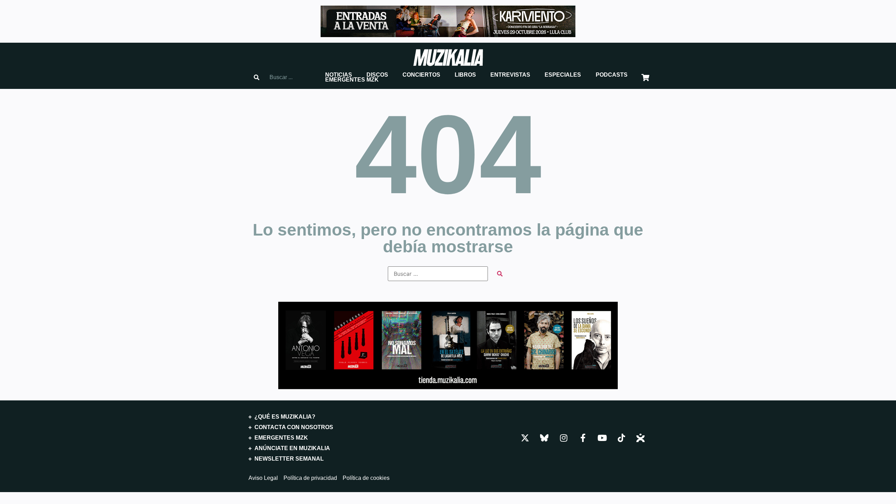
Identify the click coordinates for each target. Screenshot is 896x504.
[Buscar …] (438, 273)
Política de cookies (366, 478)
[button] (339, 74)
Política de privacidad (310, 478)
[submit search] (499, 273)
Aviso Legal (263, 478)
